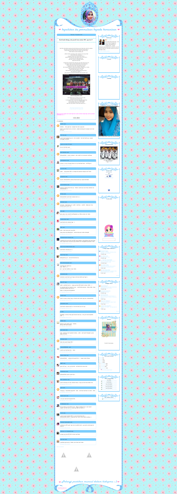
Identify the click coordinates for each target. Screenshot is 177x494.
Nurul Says (63, 254)
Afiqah (62, 320)
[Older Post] (89, 461)
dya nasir (63, 439)
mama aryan (63, 395)
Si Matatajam (63, 403)
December (103, 363)
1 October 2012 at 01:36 (65, 427)
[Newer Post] (64, 461)
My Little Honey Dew (105, 270)
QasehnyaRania (104, 294)
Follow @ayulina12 (109, 177)
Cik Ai (62, 413)
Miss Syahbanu (64, 379)
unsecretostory (64, 184)
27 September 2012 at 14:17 (65, 181)
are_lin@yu (109, 39)
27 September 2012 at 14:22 (65, 190)
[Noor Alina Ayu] (109, 173)
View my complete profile (104, 51)
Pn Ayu (62, 193)
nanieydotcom (64, 160)
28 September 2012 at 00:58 (65, 351)
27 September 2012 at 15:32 (65, 234)
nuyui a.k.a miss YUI (65, 144)
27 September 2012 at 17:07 (65, 300)
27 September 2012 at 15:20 (65, 223)
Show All (117, 275)
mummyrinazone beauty (66, 237)
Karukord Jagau (104, 251)
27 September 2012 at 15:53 (65, 259)
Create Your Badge (109, 174)
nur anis (62, 168)
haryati (62, 295)
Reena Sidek (63, 355)
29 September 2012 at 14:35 (65, 409)
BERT (62, 363)
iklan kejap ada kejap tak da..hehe (76, 107)
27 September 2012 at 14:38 (65, 198)
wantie (62, 123)
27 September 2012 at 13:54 (65, 140)
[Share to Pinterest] (79, 118)
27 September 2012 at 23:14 (65, 343)
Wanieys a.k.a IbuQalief (66, 431)
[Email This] (73, 118)
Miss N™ (62, 282)
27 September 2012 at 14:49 (65, 215)
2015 (101, 357)
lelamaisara (63, 371)
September (103, 368)
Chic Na (62, 135)
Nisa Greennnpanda (65, 262)
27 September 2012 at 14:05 (65, 165)
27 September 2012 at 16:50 (65, 278)
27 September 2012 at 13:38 (65, 131)
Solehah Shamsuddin (65, 422)
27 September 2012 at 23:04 (65, 335)
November (103, 365)
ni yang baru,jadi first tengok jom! (76, 108)
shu (61, 211)
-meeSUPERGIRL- (65, 347)
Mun (61, 227)
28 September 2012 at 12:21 (65, 392)
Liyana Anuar (63, 219)
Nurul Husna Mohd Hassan (66, 246)
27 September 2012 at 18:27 (65, 317)
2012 (101, 362)
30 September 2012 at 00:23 (65, 418)
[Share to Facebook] (77, 118)
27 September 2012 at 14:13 (65, 173)
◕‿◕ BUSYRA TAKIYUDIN (106, 260)
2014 (101, 359)
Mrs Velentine (64, 152)
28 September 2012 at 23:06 (65, 400)
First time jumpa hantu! (107, 369)
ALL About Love (104, 256)
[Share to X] (76, 118)
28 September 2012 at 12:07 (65, 384)
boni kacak (63, 329)
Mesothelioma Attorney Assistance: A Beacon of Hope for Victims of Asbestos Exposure (109, 297)
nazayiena (63, 176)
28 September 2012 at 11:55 (65, 376)
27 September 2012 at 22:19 (65, 326)
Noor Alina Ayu (109, 172)
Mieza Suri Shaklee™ (105, 300)
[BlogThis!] (75, 118)
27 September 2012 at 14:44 (65, 207)
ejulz (62, 387)
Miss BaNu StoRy (105, 265)
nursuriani (63, 274)
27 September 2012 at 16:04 (65, 270)
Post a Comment (60, 446)
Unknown (63, 202)
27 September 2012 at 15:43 (65, 243)
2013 (101, 360)
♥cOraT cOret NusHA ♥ (106, 305)
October (103, 366)
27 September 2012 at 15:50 (65, 251)
